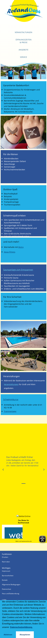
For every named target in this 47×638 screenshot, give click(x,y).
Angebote (23, 49)
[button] (3, 469)
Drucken (5, 557)
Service (23, 57)
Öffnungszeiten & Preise (23, 41)
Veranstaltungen (23, 32)
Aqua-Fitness (9, 252)
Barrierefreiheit (7, 575)
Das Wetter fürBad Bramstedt (23, 521)
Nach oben (6, 562)
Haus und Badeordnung (10, 593)
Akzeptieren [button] (25, 635)
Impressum (6, 571)
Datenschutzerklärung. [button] (21, 627)
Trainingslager (10, 411)
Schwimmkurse (10, 399)
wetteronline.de (27, 541)
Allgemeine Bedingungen (11, 584)
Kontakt (4, 580)
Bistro (21, 247)
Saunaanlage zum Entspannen (18, 269)
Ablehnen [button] (8, 635)
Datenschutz (6, 589)
